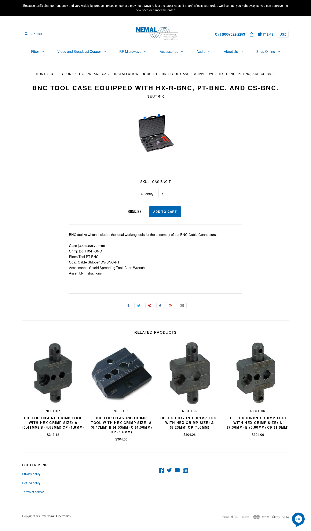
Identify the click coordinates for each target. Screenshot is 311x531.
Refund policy (31, 483)
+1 (170, 305)
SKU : (144, 181)
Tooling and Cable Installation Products (117, 74)
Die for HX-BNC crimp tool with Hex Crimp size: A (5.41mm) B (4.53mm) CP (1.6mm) (53, 422)
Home (41, 74)
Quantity (147, 193)
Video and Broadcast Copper (79, 51)
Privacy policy (31, 474)
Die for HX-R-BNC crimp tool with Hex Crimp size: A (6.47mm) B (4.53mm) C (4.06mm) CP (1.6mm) (121, 424)
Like (128, 305)
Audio (201, 51)
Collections (62, 74)
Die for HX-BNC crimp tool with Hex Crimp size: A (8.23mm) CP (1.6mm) (189, 422)
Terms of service (33, 492)
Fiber (35, 51)
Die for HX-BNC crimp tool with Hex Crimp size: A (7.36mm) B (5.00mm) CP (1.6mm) (258, 422)
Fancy (160, 305)
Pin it (149, 305)
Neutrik (155, 96)
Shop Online (266, 51)
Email (182, 305)
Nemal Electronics (59, 516)
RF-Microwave (130, 51)
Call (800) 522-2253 (230, 34)
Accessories (169, 51)
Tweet (138, 305)
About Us (231, 51)
